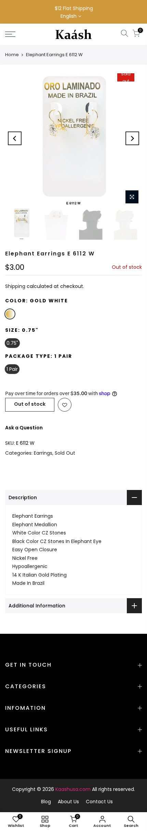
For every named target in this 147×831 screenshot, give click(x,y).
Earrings (43, 453)
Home (12, 54)
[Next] (132, 138)
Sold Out (65, 453)
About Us (68, 801)
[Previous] (15, 138)
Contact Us (99, 801)
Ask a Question (24, 427)
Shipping (15, 286)
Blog (46, 801)
